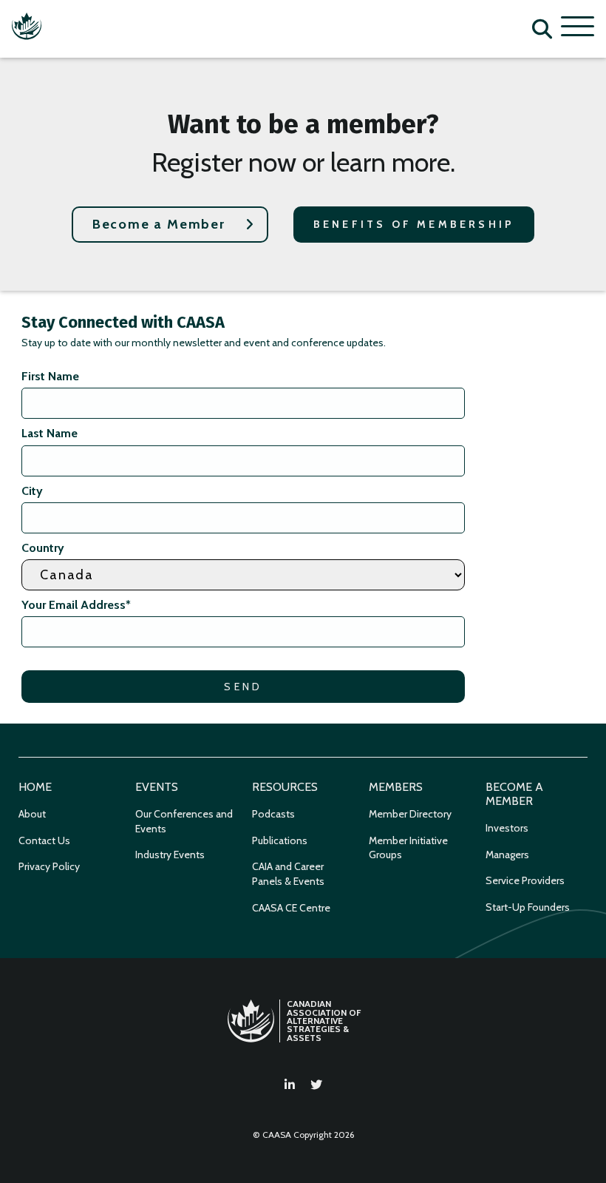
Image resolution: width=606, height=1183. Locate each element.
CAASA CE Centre (291, 907)
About (32, 813)
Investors (507, 828)
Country (42, 548)
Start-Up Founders (528, 907)
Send (243, 686)
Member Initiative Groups (408, 848)
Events (156, 787)
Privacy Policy (49, 866)
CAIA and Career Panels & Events (288, 874)
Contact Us (44, 840)
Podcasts (273, 813)
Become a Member (158, 224)
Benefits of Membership (413, 224)
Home (35, 787)
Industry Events (170, 854)
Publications (279, 840)
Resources (285, 787)
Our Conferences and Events (184, 821)
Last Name (49, 433)
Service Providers (525, 880)
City (32, 491)
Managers (507, 854)
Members (396, 787)
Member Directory (410, 813)
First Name (50, 376)
